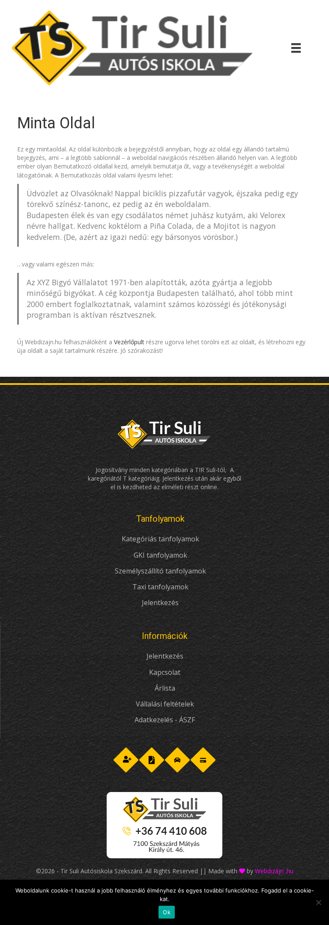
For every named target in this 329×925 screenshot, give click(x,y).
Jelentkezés (160, 602)
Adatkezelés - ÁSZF (165, 719)
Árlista (165, 688)
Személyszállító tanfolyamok (160, 571)
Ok (166, 912)
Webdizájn (269, 871)
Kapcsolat (164, 672)
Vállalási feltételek (165, 704)
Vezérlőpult (129, 342)
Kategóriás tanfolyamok (160, 539)
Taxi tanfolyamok (160, 586)
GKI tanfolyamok (160, 555)
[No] (318, 902)
